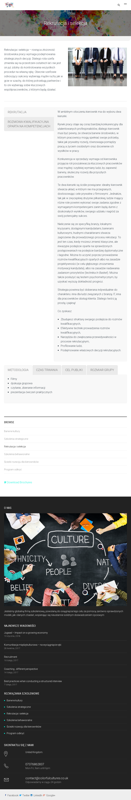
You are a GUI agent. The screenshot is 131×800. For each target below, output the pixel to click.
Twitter (26, 795)
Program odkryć (13, 469)
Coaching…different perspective (21, 669)
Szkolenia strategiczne (16, 439)
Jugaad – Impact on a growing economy (26, 632)
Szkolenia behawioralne (17, 454)
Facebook (13, 795)
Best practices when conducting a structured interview (33, 681)
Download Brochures (19, 482)
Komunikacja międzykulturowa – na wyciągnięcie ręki (32, 644)
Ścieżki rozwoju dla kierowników (21, 461)
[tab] (29, 112)
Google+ (50, 795)
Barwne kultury (12, 431)
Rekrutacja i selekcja (15, 446)
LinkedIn (38, 795)
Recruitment (10, 657)
